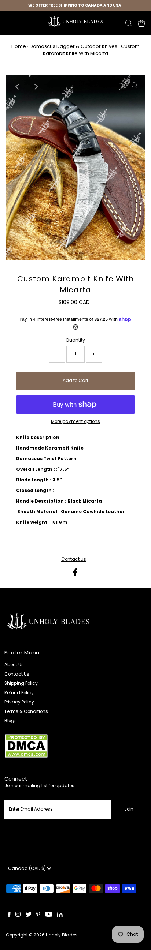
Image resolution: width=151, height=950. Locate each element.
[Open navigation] (21, 23)
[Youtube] (48, 915)
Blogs (10, 721)
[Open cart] (141, 23)
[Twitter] (28, 915)
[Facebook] (9, 915)
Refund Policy (19, 693)
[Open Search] (128, 23)
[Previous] (18, 87)
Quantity (75, 340)
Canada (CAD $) (27, 868)
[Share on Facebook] (75, 574)
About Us (14, 665)
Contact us (73, 559)
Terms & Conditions (26, 711)
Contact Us (16, 674)
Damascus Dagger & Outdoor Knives (73, 46)
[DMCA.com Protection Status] (26, 757)
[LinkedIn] (60, 915)
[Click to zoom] (72, 171)
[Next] (36, 87)
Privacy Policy (19, 702)
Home (18, 46)
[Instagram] (18, 915)
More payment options (75, 421)
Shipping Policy (21, 683)
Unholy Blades (62, 935)
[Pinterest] (38, 915)
